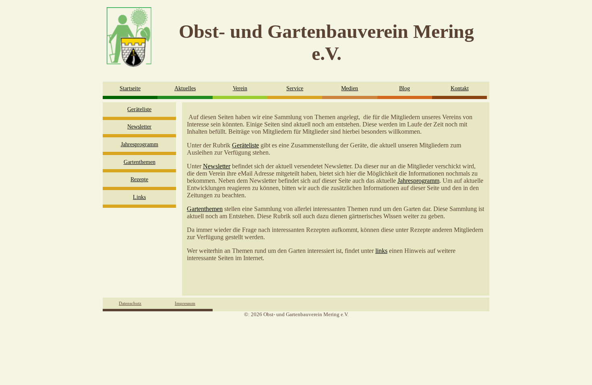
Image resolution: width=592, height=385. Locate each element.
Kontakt (460, 88)
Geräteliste (139, 109)
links (381, 250)
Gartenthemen (139, 162)
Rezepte (139, 179)
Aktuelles (185, 88)
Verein (240, 88)
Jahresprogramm (139, 144)
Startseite (130, 88)
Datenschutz (130, 303)
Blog (404, 88)
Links (139, 197)
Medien (349, 88)
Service (294, 88)
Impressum (185, 303)
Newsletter (139, 127)
